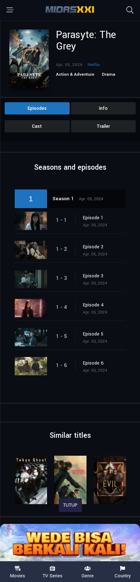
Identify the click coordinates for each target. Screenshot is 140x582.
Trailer (103, 126)
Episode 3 (93, 276)
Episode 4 (93, 305)
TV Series (52, 575)
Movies (17, 575)
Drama (108, 74)
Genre (87, 575)
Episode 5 (93, 334)
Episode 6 (93, 363)
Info (103, 108)
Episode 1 (93, 218)
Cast (37, 126)
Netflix (94, 65)
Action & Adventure (75, 74)
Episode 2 (93, 247)
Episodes (37, 108)
